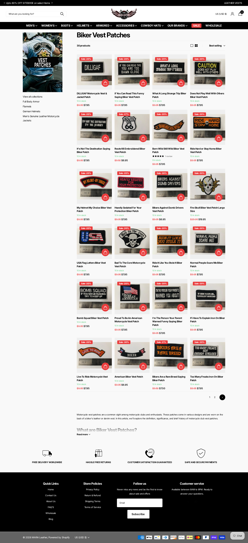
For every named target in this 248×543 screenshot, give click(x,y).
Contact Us (50, 495)
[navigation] (4, 3)
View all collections (32, 96)
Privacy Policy (92, 489)
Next (92, 3)
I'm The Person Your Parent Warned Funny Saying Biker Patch (167, 321)
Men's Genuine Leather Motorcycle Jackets (41, 118)
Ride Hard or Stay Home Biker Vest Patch (206, 150)
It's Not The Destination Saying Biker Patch (93, 150)
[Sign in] (232, 14)
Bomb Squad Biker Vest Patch (93, 318)
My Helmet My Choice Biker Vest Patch (94, 209)
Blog (51, 519)
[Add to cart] (105, 83)
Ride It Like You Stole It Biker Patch (167, 264)
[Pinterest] (188, 502)
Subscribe (138, 514)
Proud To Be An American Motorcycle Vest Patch (128, 320)
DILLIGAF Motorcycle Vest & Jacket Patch (92, 95)
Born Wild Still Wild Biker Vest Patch (168, 150)
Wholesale (213, 25)
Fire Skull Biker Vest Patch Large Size (207, 209)
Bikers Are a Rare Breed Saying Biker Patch (168, 378)
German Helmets (31, 111)
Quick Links (51, 483)
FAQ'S (51, 507)
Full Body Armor (31, 101)
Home (51, 489)
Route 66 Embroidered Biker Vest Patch (130, 150)
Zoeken (62, 14)
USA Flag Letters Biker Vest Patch (91, 264)
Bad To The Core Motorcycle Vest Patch (130, 264)
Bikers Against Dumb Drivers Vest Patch (168, 209)
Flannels (27, 106)
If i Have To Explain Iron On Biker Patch (207, 320)
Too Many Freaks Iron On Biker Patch (206, 378)
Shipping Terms (92, 501)
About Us (51, 501)
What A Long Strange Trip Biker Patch (169, 95)
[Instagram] (180, 502)
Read (82, 434)
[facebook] (196, 502)
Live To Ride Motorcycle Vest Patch (92, 378)
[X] (203, 502)
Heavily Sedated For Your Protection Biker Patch (128, 209)
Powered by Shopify (59, 537)
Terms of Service (92, 507)
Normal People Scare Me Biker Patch (206, 264)
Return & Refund (93, 495)
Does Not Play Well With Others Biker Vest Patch (207, 95)
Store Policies (92, 483)
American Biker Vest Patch (129, 376)
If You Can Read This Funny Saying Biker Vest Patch (129, 95)
